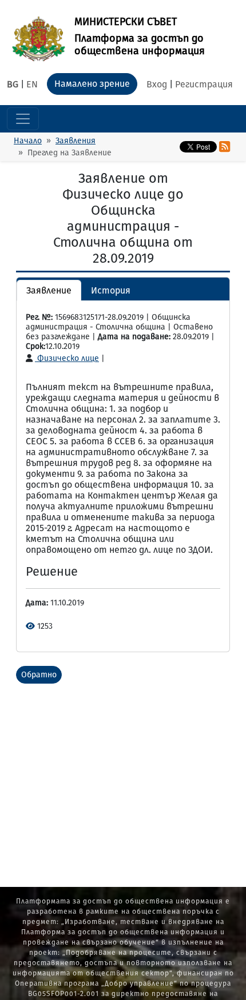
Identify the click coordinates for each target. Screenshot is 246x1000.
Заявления (75, 141)
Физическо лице (67, 358)
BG (12, 84)
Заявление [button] (49, 290)
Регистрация (204, 84)
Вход (156, 84)
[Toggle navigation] (23, 118)
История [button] (110, 290)
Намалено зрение (92, 83)
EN (32, 84)
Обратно (39, 675)
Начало (28, 141)
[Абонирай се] (224, 146)
